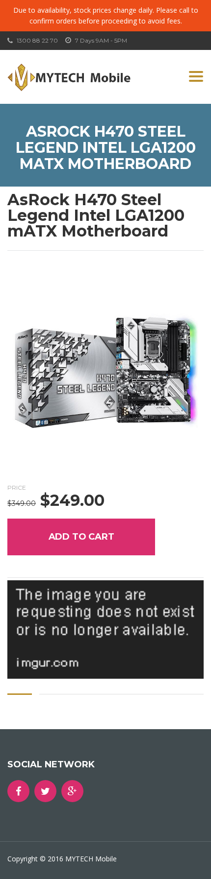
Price (16, 487)
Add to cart (81, 536)
